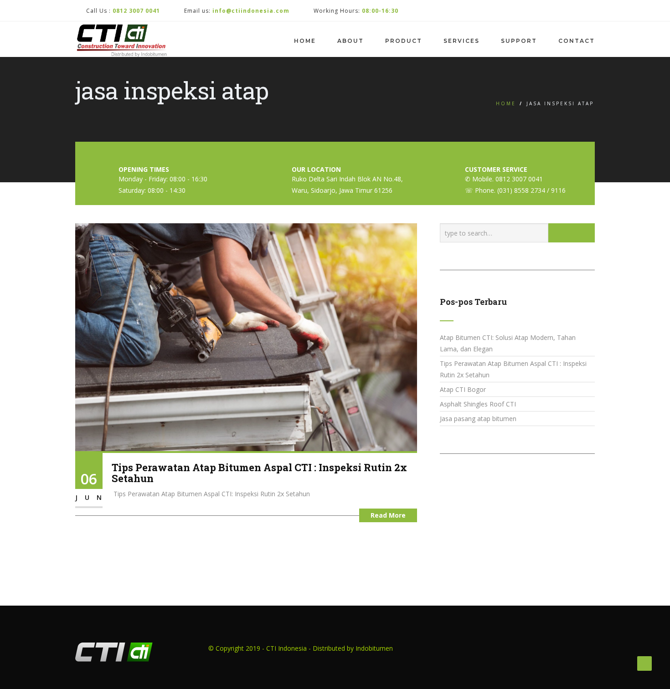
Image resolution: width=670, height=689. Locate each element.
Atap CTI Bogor (463, 389)
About (350, 40)
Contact (576, 40)
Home (305, 40)
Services (461, 40)
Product (403, 40)
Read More (388, 515)
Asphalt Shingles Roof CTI (478, 404)
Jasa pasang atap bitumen (478, 418)
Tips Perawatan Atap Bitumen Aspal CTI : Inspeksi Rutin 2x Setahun (259, 473)
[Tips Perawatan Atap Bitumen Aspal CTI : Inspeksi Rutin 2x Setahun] (246, 336)
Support (519, 40)
